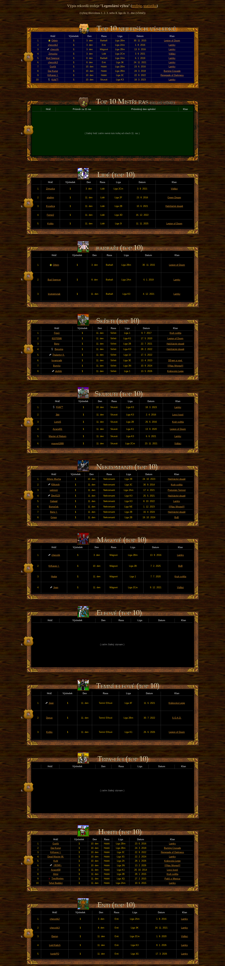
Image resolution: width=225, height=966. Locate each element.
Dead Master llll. (55, 856)
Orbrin (55, 40)
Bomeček (54, 506)
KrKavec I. (52, 75)
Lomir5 (57, 422)
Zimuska (53, 53)
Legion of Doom (172, 40)
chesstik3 (53, 62)
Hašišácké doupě (174, 206)
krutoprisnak (54, 294)
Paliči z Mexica (172, 878)
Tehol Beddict (56, 883)
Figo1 (57, 333)
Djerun (49, 717)
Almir (55, 874)
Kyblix (50, 223)
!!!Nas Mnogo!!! (175, 365)
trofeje (137, 6)
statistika (150, 6)
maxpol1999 (57, 443)
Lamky (172, 45)
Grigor (54, 517)
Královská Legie (175, 371)
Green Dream (174, 197)
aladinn (50, 197)
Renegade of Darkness (172, 75)
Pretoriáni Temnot (177, 490)
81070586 (57, 338)
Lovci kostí (178, 414)
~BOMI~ (57, 865)
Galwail (53, 501)
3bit (57, 414)
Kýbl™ (55, 79)
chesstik (54, 49)
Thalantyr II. (58, 354)
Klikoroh (55, 484)
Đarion (55, 936)
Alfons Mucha (54, 479)
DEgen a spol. (175, 360)
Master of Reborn (57, 436)
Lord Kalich (54, 945)
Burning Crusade (172, 71)
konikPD (54, 953)
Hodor (54, 576)
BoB (176, 517)
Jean (55, 587)
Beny (56, 343)
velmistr (54, 490)
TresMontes (58, 878)
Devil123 (55, 495)
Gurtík (53, 66)
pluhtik (58, 371)
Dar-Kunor (53, 71)
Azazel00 (55, 870)
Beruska (59, 349)
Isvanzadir (57, 360)
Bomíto (56, 365)
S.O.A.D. (176, 717)
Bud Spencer (52, 58)
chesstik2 (53, 45)
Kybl (55, 861)
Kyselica (50, 206)
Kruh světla (175, 333)
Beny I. (53, 512)
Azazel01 (57, 429)
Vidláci (172, 53)
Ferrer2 (50, 215)
